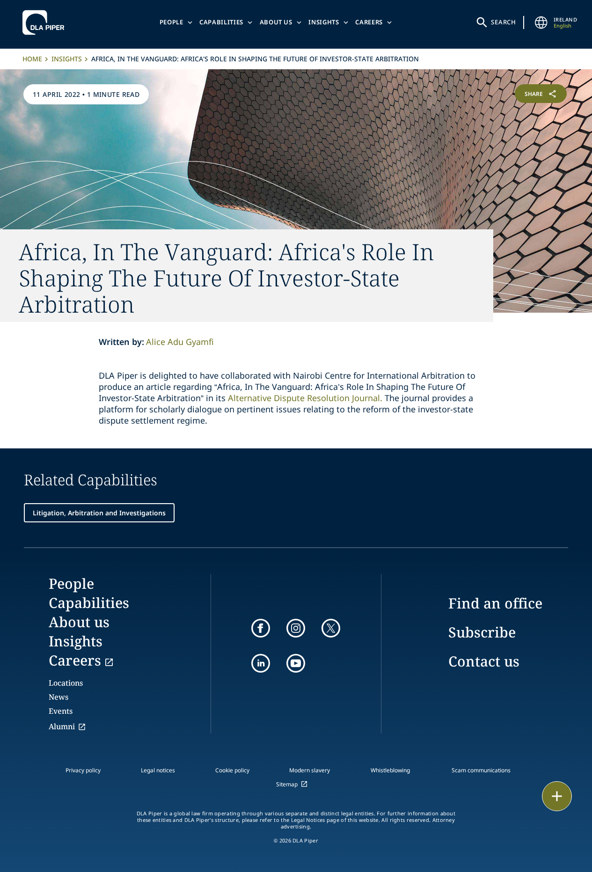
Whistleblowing (390, 770)
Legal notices (158, 770)
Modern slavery (309, 770)
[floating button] (557, 796)
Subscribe (482, 632)
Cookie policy (232, 770)
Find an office (495, 603)
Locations (66, 683)
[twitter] (331, 628)
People (171, 22)
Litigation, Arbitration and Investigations (99, 512)
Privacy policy (83, 770)
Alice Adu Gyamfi (180, 341)
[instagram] (295, 628)
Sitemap (287, 784)
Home (32, 58)
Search (503, 22)
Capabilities (221, 22)
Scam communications (481, 770)
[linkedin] (260, 663)
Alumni (62, 726)
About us (276, 22)
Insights (323, 22)
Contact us (483, 661)
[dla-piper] (45, 22)
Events (61, 711)
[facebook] (260, 628)
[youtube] (295, 663)
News (58, 697)
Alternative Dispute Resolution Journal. (305, 397)
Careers (369, 22)
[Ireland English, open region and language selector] (541, 22)
